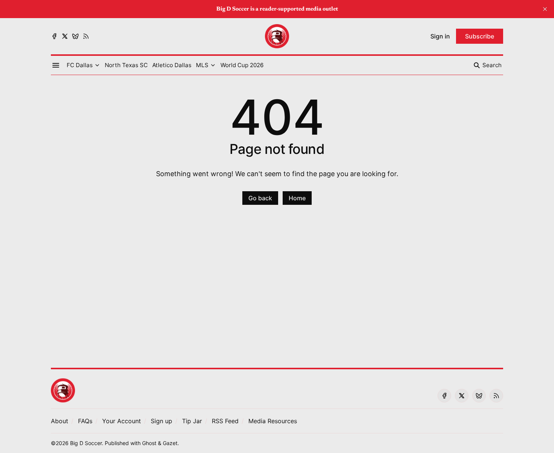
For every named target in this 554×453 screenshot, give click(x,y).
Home (297, 198)
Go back (260, 198)
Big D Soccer (86, 443)
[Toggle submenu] (97, 65)
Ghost (149, 443)
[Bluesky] (75, 36)
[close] (545, 9)
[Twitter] (64, 36)
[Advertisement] (277, 291)
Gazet (170, 443)
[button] (80, 65)
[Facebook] (54, 36)
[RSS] (86, 36)
